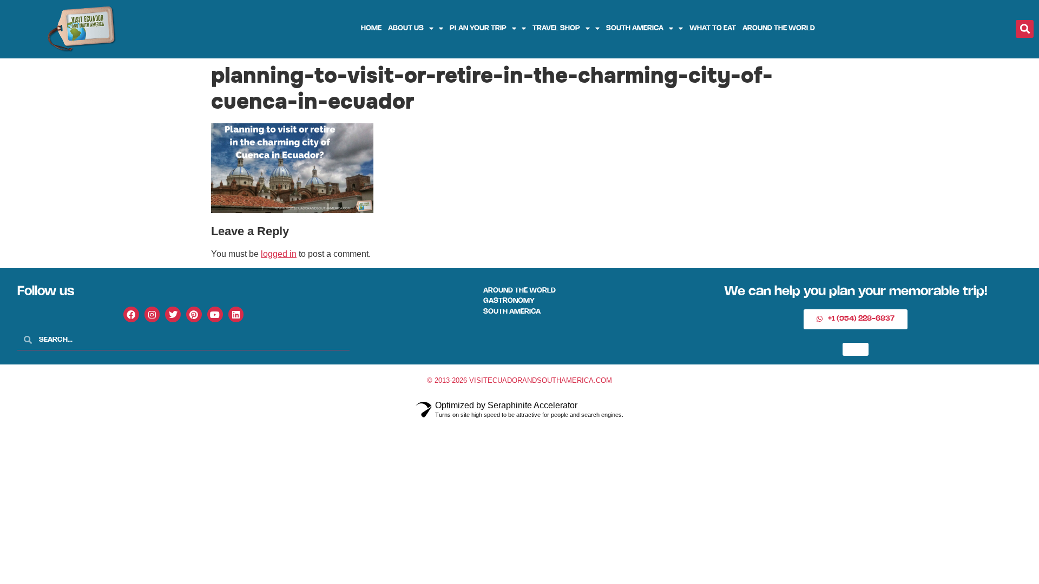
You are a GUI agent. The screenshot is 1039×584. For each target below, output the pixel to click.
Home (371, 28)
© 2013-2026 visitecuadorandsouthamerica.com (519, 380)
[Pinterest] (194, 314)
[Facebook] (131, 314)
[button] (1025, 29)
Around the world (778, 28)
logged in (279, 253)
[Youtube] (215, 314)
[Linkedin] (236, 314)
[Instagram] (152, 314)
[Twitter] (173, 314)
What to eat (712, 28)
